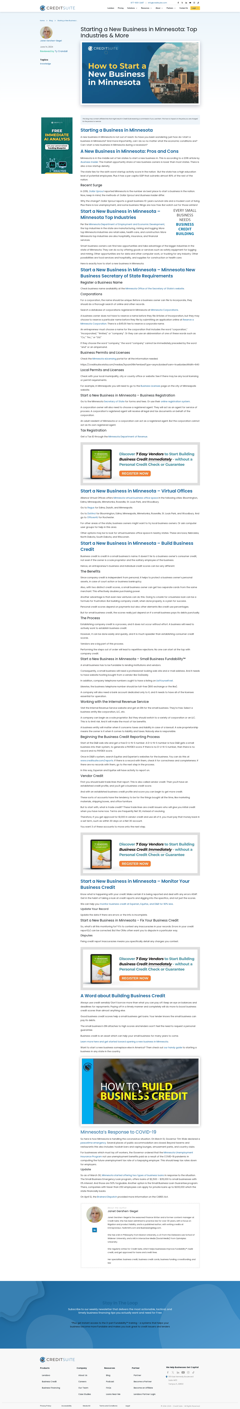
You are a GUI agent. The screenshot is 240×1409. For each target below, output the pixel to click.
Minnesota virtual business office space (136, 497)
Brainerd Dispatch (107, 1196)
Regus (91, 507)
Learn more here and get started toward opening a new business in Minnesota (124, 1041)
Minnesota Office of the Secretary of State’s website (155, 288)
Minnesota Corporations (164, 309)
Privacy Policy (45, 1406)
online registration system (175, 401)
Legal (128, 1406)
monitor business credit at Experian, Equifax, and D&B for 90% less (136, 903)
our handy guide (173, 1047)
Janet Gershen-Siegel (51, 40)
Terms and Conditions (108, 1406)
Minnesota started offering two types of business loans (133, 1175)
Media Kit (86, 1406)
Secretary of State (114, 401)
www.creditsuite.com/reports (96, 760)
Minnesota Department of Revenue (127, 436)
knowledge (45, 63)
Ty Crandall (61, 51)
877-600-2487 (137, 3)
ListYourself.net (164, 680)
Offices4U (92, 517)
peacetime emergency (93, 1142)
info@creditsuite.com (157, 3)
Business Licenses (150, 385)
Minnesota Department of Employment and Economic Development (126, 224)
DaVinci (92, 513)
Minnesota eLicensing (104, 358)
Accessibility (67, 1406)
